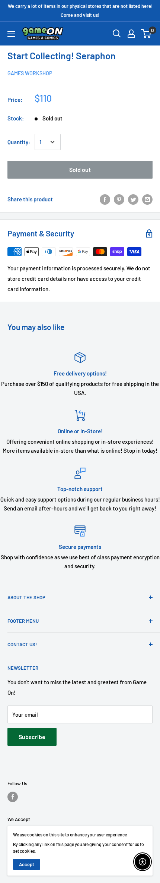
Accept (26, 864)
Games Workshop (29, 73)
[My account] (131, 33)
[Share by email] (147, 199)
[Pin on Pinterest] (119, 199)
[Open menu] (11, 34)
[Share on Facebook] (105, 199)
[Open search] (117, 33)
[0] (146, 33)
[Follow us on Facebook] (12, 797)
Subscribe (32, 736)
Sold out (80, 169)
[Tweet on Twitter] (133, 199)
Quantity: (18, 142)
